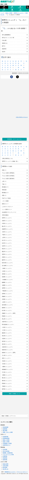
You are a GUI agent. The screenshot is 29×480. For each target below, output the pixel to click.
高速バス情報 (6, 441)
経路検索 (5, 428)
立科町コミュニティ (7, 271)
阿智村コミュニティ (7, 383)
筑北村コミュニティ (7, 335)
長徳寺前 (4, 48)
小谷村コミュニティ (7, 327)
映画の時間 (5, 464)
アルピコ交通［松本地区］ (8, 175)
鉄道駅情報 (5, 436)
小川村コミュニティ (7, 330)
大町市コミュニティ (7, 231)
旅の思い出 (5, 469)
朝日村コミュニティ (7, 341)
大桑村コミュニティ (7, 366)
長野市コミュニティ (19, 13)
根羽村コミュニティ (7, 389)
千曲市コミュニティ (7, 234)
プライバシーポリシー (22, 471)
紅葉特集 (5, 456)
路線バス (4, 7)
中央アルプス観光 (6, 198)
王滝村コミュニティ (7, 363)
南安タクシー (5, 203)
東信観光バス (5, 187)
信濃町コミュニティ (7, 285)
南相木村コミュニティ (7, 349)
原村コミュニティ (6, 358)
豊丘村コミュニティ (7, 377)
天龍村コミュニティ (7, 386)
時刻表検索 (5, 427)
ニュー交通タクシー (7, 209)
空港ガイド (4, 10)
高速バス (12, 7)
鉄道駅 (12, 10)
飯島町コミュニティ (7, 307)
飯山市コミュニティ (7, 226)
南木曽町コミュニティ (7, 304)
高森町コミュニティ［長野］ (9, 313)
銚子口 (3, 46)
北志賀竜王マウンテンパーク (9, 212)
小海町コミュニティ (7, 268)
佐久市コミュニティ (7, 240)
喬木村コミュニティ (7, 380)
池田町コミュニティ (7, 288)
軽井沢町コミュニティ (7, 262)
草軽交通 (4, 189)
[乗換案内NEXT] (8, 2)
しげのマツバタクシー (7, 206)
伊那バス (4, 195)
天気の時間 (5, 465)
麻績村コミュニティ (7, 332)
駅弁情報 (5, 467)
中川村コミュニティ (7, 372)
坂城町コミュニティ (7, 276)
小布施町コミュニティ (7, 279)
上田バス (4, 181)
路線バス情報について (14, 393)
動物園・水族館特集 (8, 452)
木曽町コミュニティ (7, 299)
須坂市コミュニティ (7, 220)
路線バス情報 (4, 4)
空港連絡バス (20, 7)
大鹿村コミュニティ (7, 375)
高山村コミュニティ (7, 318)
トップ (2, 13)
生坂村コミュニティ (7, 338)
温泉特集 (5, 459)
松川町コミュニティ (7, 310)
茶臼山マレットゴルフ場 (8, 37)
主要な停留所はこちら (7, 158)
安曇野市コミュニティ (7, 229)
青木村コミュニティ (7, 344)
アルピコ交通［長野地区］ (8, 173)
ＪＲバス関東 (5, 201)
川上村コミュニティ (7, 355)
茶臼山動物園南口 (6, 34)
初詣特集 (5, 457)
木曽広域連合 (5, 215)
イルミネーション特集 (8, 454)
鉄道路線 (20, 10)
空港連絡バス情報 (7, 443)
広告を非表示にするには (21, 117)
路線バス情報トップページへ (9, 415)
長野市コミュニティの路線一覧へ (10, 161)
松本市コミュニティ (7, 243)
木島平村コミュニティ (7, 321)
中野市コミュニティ (7, 223)
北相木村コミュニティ (7, 347)
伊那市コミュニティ (7, 257)
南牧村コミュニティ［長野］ (9, 352)
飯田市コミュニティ (7, 260)
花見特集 (5, 449)
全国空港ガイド (6, 445)
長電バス (4, 170)
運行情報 (5, 430)
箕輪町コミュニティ (7, 296)
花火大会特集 (6, 451)
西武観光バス (5, 192)
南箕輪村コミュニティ (7, 369)
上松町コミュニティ (7, 302)
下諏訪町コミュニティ (7, 290)
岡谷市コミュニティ (7, 248)
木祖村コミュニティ (7, 361)
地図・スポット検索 (8, 432)
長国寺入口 (4, 43)
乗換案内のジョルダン (10, 471)
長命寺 (3, 51)
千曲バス (4, 184)
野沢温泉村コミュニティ (8, 324)
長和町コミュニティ (7, 274)
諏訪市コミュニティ (7, 251)
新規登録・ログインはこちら (14, 139)
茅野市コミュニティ (7, 254)
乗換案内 (3, 424)
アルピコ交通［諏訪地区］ (8, 178)
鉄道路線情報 (6, 438)
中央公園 (4, 40)
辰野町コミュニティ (7, 293)
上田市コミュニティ (7, 237)
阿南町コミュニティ (7, 316)
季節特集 (3, 447)
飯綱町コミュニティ (7, 282)
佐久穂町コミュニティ (7, 265)
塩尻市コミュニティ (7, 245)
